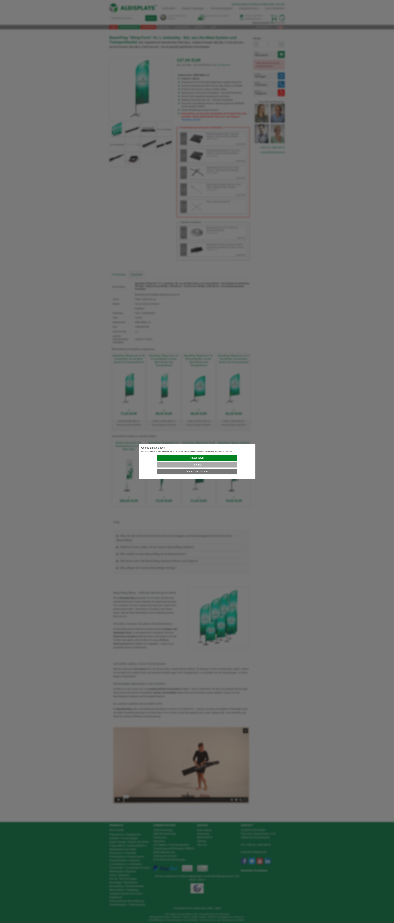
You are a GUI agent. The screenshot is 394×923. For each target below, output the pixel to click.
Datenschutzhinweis (197, 471)
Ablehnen (197, 464)
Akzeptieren (197, 457)
